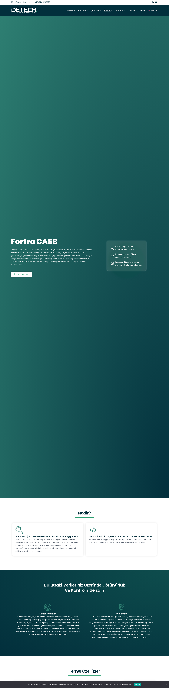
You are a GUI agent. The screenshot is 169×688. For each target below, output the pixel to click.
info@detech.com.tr (22, 2)
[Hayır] (166, 684)
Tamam (137, 684)
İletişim (142, 10)
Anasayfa (70, 10)
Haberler (131, 10)
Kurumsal (82, 10)
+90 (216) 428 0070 (42, 2)
